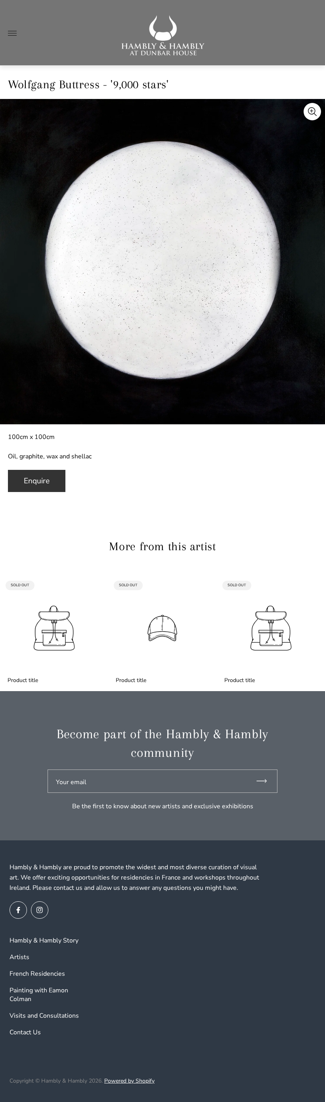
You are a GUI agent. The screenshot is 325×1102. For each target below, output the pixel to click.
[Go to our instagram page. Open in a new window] (39, 910)
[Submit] (265, 781)
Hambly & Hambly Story (44, 940)
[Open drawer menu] (12, 33)
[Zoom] (312, 111)
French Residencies (37, 973)
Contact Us (25, 1032)
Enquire (37, 481)
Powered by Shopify (129, 1081)
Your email (71, 782)
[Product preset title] (54, 628)
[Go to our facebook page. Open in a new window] (18, 910)
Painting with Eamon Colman (39, 994)
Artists (19, 957)
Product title (23, 680)
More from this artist (162, 546)
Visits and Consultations (44, 1015)
